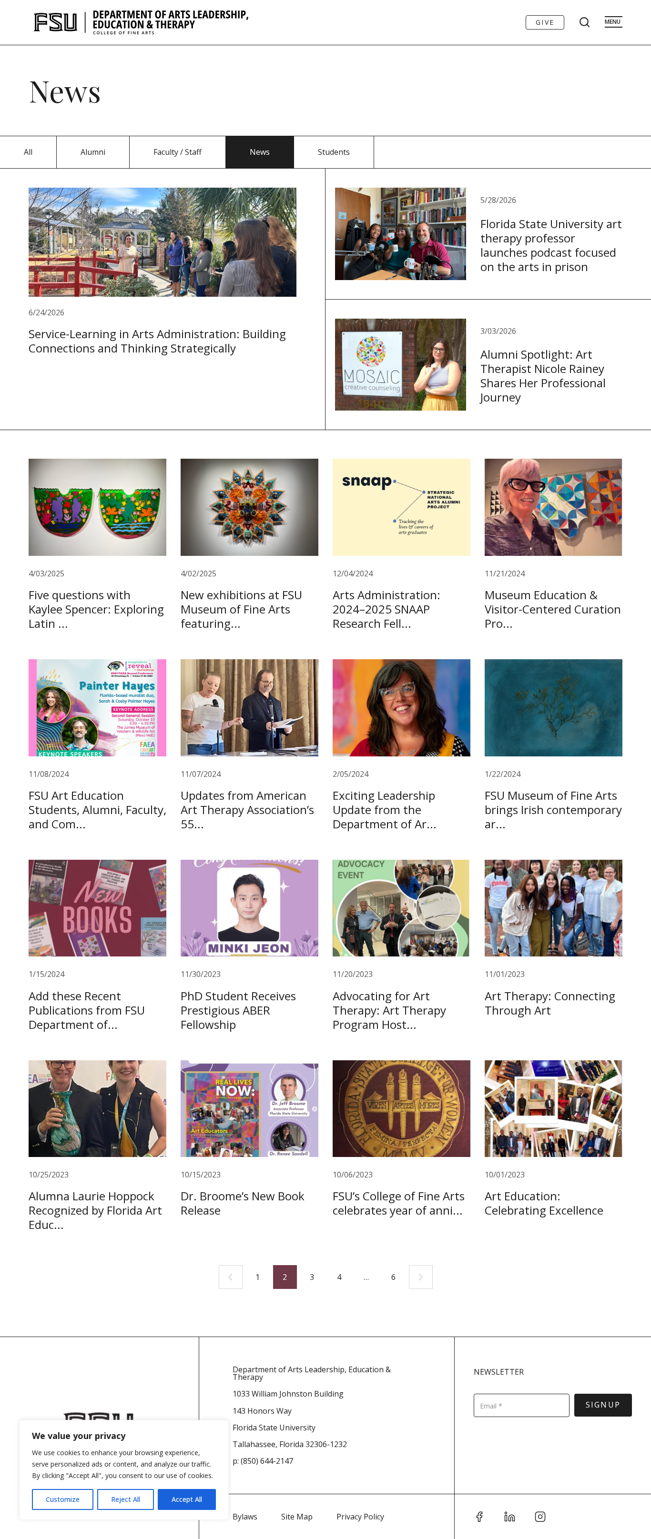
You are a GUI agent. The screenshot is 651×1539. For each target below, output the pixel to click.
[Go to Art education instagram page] (540, 1516)
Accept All (187, 1499)
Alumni (93, 152)
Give (545, 22)
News (260, 152)
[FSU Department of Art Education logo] (141, 22)
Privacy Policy (360, 1516)
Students (334, 152)
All (28, 152)
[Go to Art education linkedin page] (510, 1516)
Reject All (125, 1499)
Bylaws (245, 1516)
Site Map (297, 1516)
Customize (63, 1499)
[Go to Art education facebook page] (479, 1516)
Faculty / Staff (177, 152)
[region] (124, 1470)
